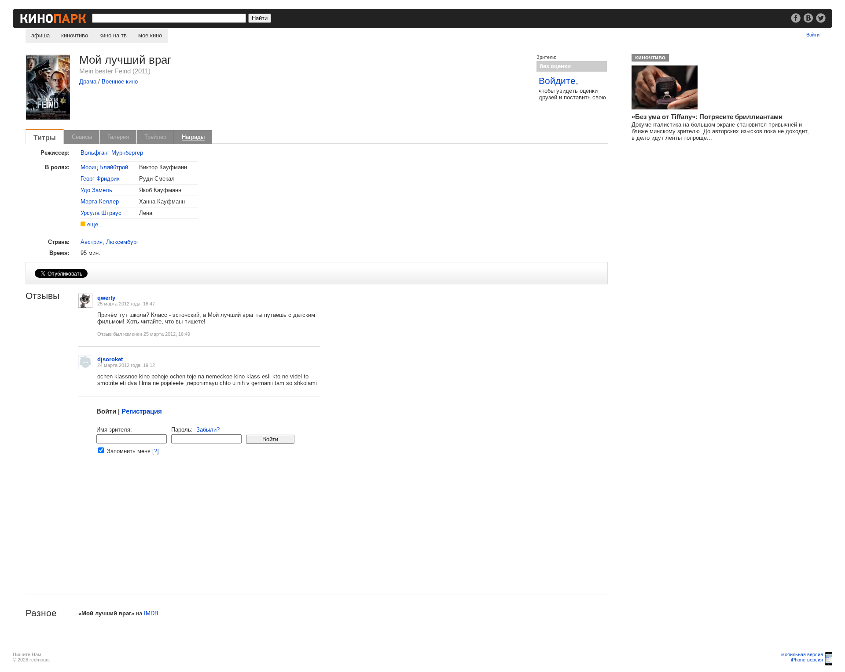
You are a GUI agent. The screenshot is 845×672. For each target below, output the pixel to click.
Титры (44, 138)
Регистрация (141, 411)
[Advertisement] (290, 533)
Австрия (92, 242)
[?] (155, 451)
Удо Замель (96, 190)
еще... (95, 224)
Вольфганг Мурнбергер (112, 152)
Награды (193, 137)
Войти (812, 34)
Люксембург (122, 242)
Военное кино (120, 81)
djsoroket (110, 359)
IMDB (151, 613)
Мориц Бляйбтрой (104, 167)
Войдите (557, 81)
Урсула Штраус (101, 213)
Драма (87, 81)
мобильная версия (802, 654)
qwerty (106, 297)
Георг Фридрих (100, 178)
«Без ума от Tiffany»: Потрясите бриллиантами (707, 116)
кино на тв (113, 35)
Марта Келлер (100, 201)
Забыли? (208, 429)
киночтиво (74, 35)
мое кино (150, 35)
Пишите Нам (27, 654)
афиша (40, 35)
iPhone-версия (807, 659)
